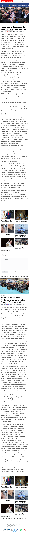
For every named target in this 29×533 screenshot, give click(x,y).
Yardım (21, 207)
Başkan (7, 207)
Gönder (5, 271)
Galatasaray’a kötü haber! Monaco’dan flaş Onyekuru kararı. (17, 5)
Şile (17, 207)
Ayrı (2, 207)
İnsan (24, 474)
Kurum (12, 207)
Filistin (18, 474)
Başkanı (3, 474)
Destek (8, 474)
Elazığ (14, 474)
